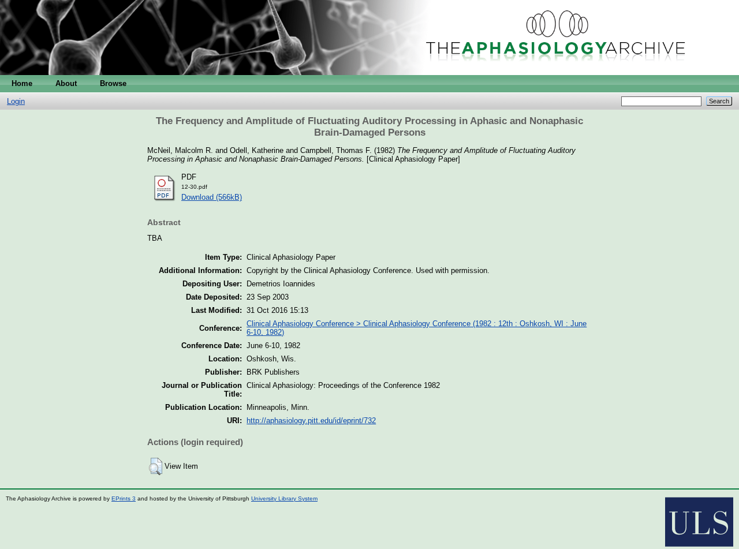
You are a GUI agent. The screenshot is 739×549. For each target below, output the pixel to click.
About (66, 83)
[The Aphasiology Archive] (369, 72)
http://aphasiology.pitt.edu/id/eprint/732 (311, 420)
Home (22, 83)
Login (16, 101)
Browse (113, 83)
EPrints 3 (123, 498)
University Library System (284, 498)
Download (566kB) (211, 197)
